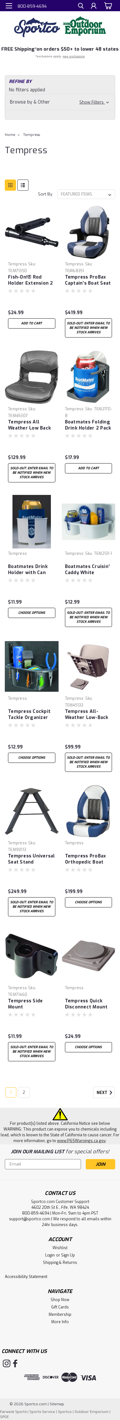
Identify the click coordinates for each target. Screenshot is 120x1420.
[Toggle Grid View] (10, 185)
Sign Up (68, 1255)
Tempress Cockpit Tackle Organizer (29, 714)
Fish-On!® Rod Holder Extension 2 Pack (30, 280)
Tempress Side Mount (25, 1004)
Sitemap (57, 1404)
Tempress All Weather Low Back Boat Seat (29, 425)
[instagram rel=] (7, 1363)
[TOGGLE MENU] (9, 6)
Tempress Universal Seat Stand (31, 859)
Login (50, 1255)
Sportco (65, 1411)
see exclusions (74, 56)
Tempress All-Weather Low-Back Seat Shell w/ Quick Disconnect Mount (87, 714)
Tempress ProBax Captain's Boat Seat (88, 280)
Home (10, 134)
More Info (60, 1321)
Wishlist (60, 1247)
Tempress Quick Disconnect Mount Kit (86, 1004)
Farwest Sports (13, 1411)
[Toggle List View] (22, 185)
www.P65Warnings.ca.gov (81, 1140)
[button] (60, 102)
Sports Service (42, 1411)
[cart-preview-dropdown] (107, 5)
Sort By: (45, 194)
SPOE (4, 1417)
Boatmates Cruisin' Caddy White (87, 570)
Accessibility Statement (26, 1276)
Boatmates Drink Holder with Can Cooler (28, 570)
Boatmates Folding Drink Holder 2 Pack (88, 425)
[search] (81, 6)
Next (102, 1092)
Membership (60, 1314)
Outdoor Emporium (91, 1411)
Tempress (31, 134)
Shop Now (60, 1299)
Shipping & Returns (60, 1262)
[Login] (94, 6)
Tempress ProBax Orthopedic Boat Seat (85, 859)
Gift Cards (60, 1307)
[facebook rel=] (15, 1363)
